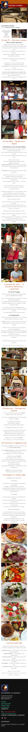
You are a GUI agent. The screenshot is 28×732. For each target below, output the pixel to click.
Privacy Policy (5, 705)
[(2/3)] (14, 110)
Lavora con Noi (5, 703)
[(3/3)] (14, 129)
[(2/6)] (14, 553)
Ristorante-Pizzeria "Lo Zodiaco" (13, 27)
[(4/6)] (14, 592)
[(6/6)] (14, 631)
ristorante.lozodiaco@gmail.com (8, 713)
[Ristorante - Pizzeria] (4, 5)
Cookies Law (5, 707)
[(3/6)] (14, 572)
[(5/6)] (14, 611)
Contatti (3, 701)
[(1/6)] (14, 533)
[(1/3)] (14, 90)
